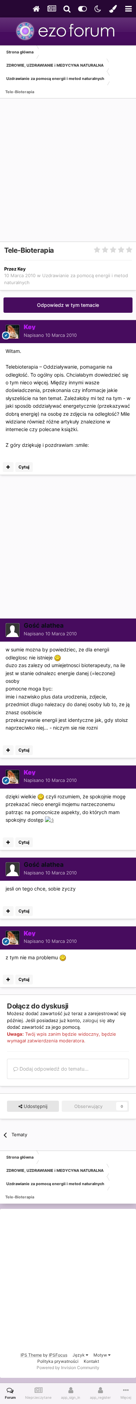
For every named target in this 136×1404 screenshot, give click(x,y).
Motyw (100, 1355)
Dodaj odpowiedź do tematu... (53, 1069)
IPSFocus (58, 1355)
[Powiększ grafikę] (57, 657)
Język (79, 1355)
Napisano (50, 335)
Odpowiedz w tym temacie (68, 305)
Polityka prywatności (57, 1361)
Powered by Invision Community (68, 1367)
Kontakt (91, 1361)
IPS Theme (31, 1355)
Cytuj (23, 467)
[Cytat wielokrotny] (8, 467)
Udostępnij (34, 1106)
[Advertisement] (68, 173)
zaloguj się (94, 1020)
